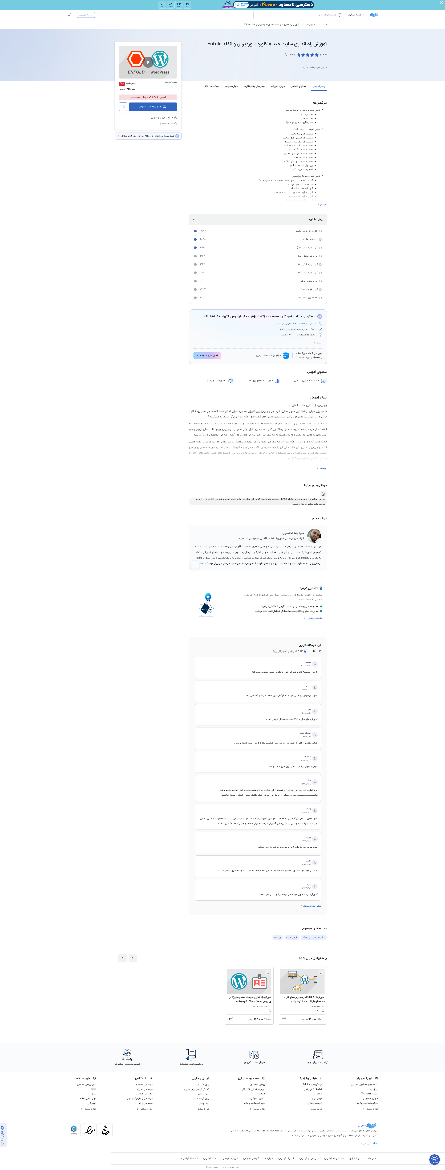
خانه (325, 24)
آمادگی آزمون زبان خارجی (196, 1089)
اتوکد (319, 1093)
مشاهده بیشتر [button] (370, 1143)
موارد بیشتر (372, 1109)
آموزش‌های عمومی (86, 1084)
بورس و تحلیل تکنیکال (253, 1089)
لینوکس (374, 1089)
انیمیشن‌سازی (315, 1103)
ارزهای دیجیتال (257, 1084)
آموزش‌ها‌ (311, 24)
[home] (374, 15)
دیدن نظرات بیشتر (312, 906)
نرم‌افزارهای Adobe (312, 1084)
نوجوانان (92, 1103)
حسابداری (260, 1093)
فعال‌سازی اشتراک (209, 355)
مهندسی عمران (145, 1089)
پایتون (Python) (369, 1093)
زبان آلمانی (203, 1093)
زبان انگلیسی (202, 1084)
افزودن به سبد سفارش (150, 106)
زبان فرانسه (203, 1098)
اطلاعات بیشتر (315, 618)
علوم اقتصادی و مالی (254, 1103)
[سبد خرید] (69, 15)
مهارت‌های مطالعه (87, 1098)
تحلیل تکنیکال (257, 1098)
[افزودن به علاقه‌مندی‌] (123, 106)
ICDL (93, 1089)
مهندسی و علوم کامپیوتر (140, 1098)
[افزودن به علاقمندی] (321, 972)
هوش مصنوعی (370, 1098)
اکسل (93, 1093)
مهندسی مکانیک (144, 1093)
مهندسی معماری (144, 1084)
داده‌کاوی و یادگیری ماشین (364, 1084)
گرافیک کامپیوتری (313, 1089)
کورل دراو (317, 1098)
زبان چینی (204, 1103)
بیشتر (318, 343)
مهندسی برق (146, 1103)
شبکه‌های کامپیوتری (367, 1103)
